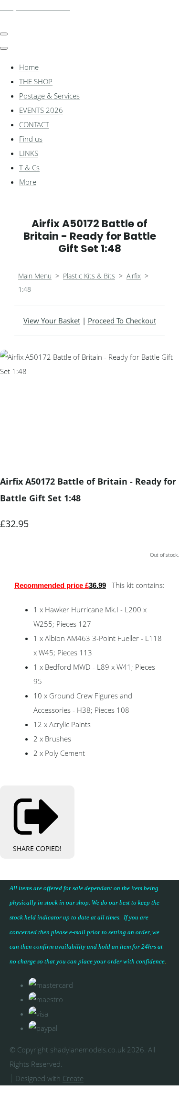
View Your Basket (51, 320)
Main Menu (35, 275)
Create (73, 1078)
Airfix (133, 275)
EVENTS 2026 (41, 110)
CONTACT (34, 124)
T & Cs (29, 167)
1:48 (24, 289)
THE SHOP (36, 81)
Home (29, 67)
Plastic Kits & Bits (89, 275)
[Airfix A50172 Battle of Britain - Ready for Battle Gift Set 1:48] (14, 400)
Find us (30, 139)
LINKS (28, 153)
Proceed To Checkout (122, 320)
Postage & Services (49, 95)
